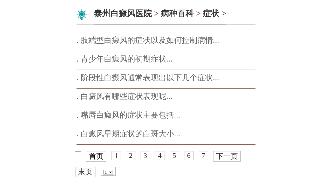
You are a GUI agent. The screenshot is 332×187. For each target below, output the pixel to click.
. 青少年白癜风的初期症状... (124, 59)
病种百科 (177, 13)
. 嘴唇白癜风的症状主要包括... (128, 115)
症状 (211, 13)
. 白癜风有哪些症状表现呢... (124, 96)
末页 (85, 172)
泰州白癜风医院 (123, 13)
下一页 (227, 156)
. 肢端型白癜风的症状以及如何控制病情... (148, 40)
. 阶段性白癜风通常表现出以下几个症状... (148, 77)
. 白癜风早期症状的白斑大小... (128, 133)
